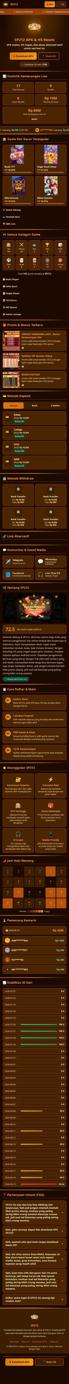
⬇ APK (50, 4)
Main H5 (25, 1341)
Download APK (39, 1341)
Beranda (14, 1341)
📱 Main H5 (49, 56)
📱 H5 (61, 4)
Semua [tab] (13, 405)
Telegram (54, 1341)
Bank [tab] (34, 405)
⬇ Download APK (23, 56)
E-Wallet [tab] (55, 405)
